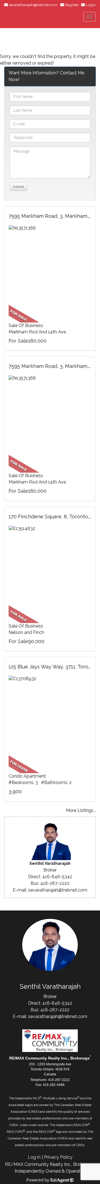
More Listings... (81, 810)
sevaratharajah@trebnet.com (33, 5)
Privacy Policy (58, 1157)
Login (91, 5)
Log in (34, 1157)
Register (72, 5)
